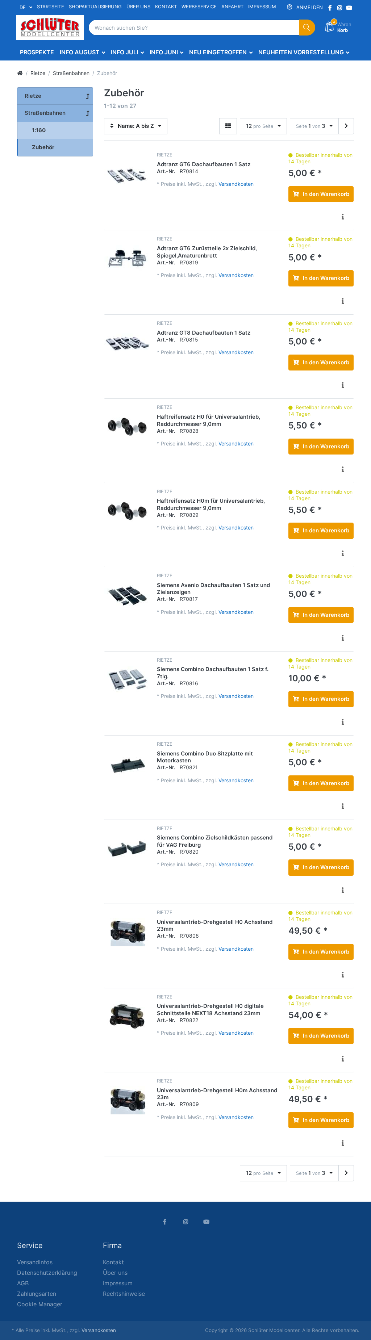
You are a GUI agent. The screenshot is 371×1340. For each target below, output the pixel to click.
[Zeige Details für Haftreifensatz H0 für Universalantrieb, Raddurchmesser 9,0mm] (127, 426)
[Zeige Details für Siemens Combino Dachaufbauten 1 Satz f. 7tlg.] (127, 679)
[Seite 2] (346, 126)
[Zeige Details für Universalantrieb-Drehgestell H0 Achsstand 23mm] (127, 932)
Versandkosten (236, 184)
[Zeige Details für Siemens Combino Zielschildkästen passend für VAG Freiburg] (127, 848)
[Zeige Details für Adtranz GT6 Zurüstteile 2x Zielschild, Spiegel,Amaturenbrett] (127, 258)
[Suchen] (307, 28)
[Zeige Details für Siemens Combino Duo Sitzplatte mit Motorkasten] (127, 763)
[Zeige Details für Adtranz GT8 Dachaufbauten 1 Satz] (127, 342)
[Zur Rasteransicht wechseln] (228, 126)
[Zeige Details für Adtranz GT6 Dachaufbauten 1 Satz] (127, 174)
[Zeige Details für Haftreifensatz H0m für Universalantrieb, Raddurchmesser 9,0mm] (127, 511)
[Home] (20, 73)
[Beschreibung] (343, 217)
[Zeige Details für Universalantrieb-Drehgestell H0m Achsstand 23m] (127, 1100)
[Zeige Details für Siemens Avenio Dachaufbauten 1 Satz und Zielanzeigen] (127, 595)
